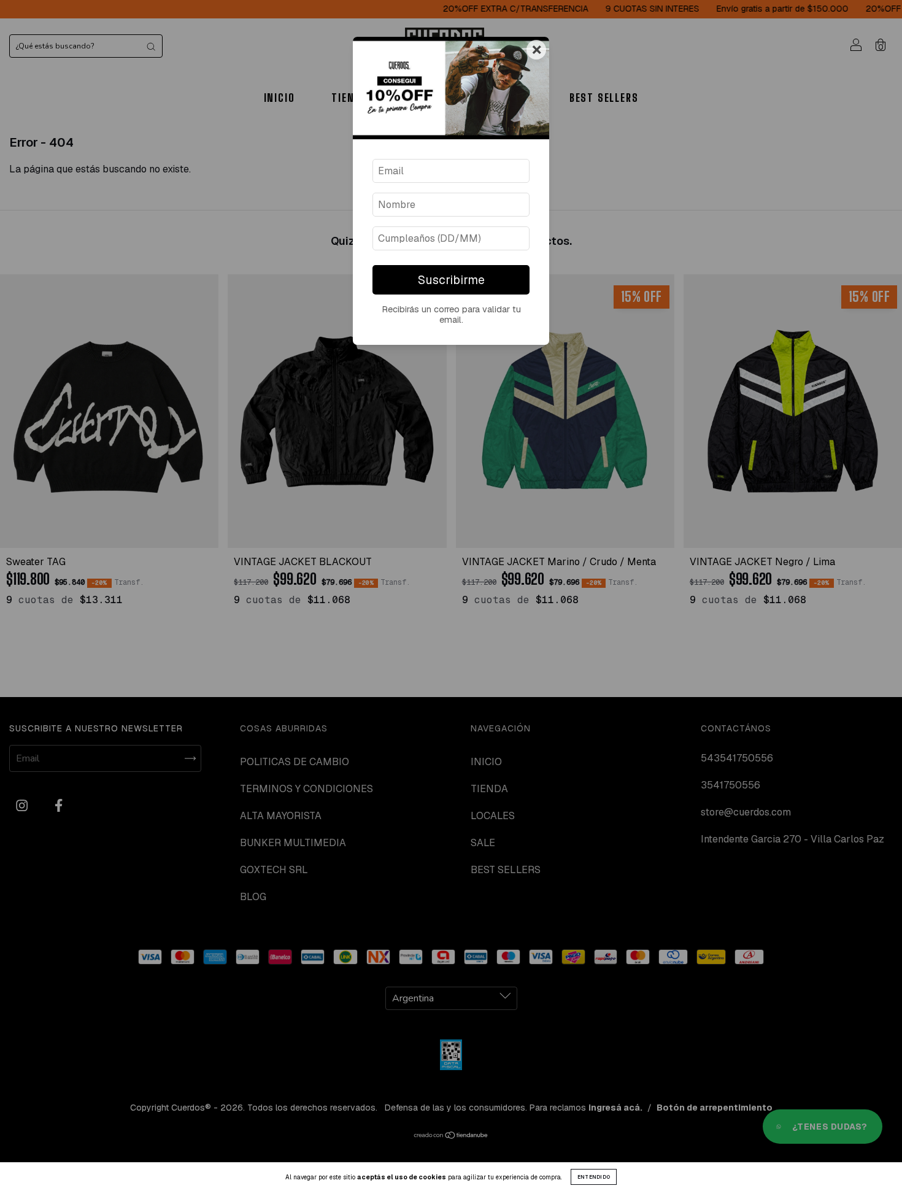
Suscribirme (451, 280)
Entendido (594, 1177)
